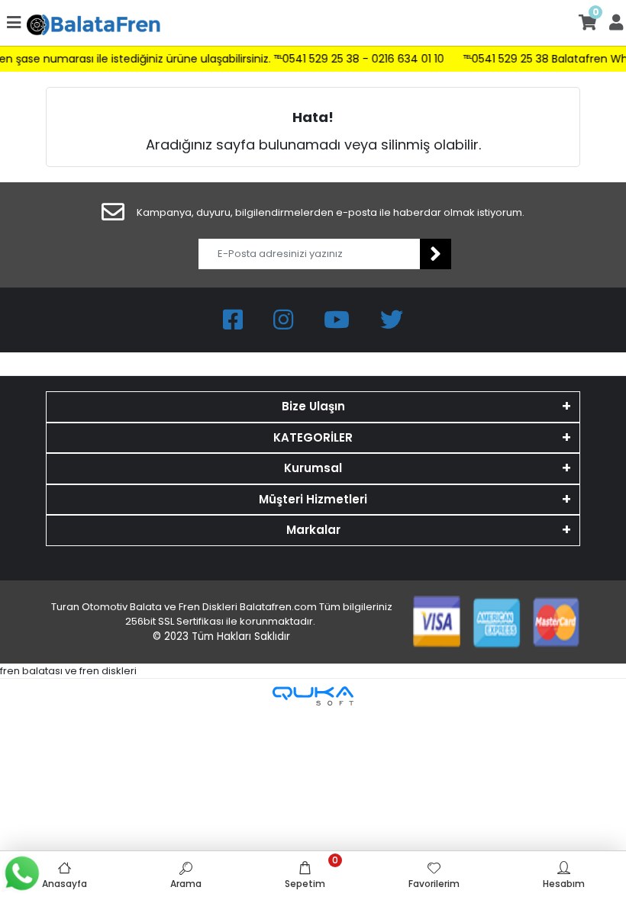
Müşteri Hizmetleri (313, 499)
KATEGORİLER (313, 437)
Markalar (313, 530)
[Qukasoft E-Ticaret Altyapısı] (313, 696)
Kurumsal (313, 468)
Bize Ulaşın (313, 406)
